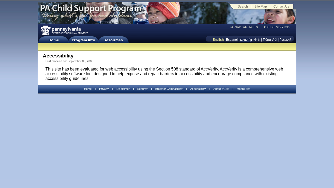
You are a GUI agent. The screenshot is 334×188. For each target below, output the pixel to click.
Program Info (83, 40)
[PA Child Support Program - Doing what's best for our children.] (91, 11)
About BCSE (221, 88)
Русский (285, 40)
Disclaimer (123, 88)
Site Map (260, 6)
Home (54, 40)
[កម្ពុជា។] (246, 40)
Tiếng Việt (270, 40)
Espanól (232, 40)
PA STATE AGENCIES (244, 27)
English (218, 40)
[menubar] (245, 27)
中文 (257, 40)
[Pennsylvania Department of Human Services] (64, 30)
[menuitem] (245, 27)
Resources (113, 40)
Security (142, 88)
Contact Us (281, 6)
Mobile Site (243, 88)
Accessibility (198, 88)
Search (243, 6)
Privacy (104, 88)
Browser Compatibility (169, 88)
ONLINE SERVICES (277, 27)
